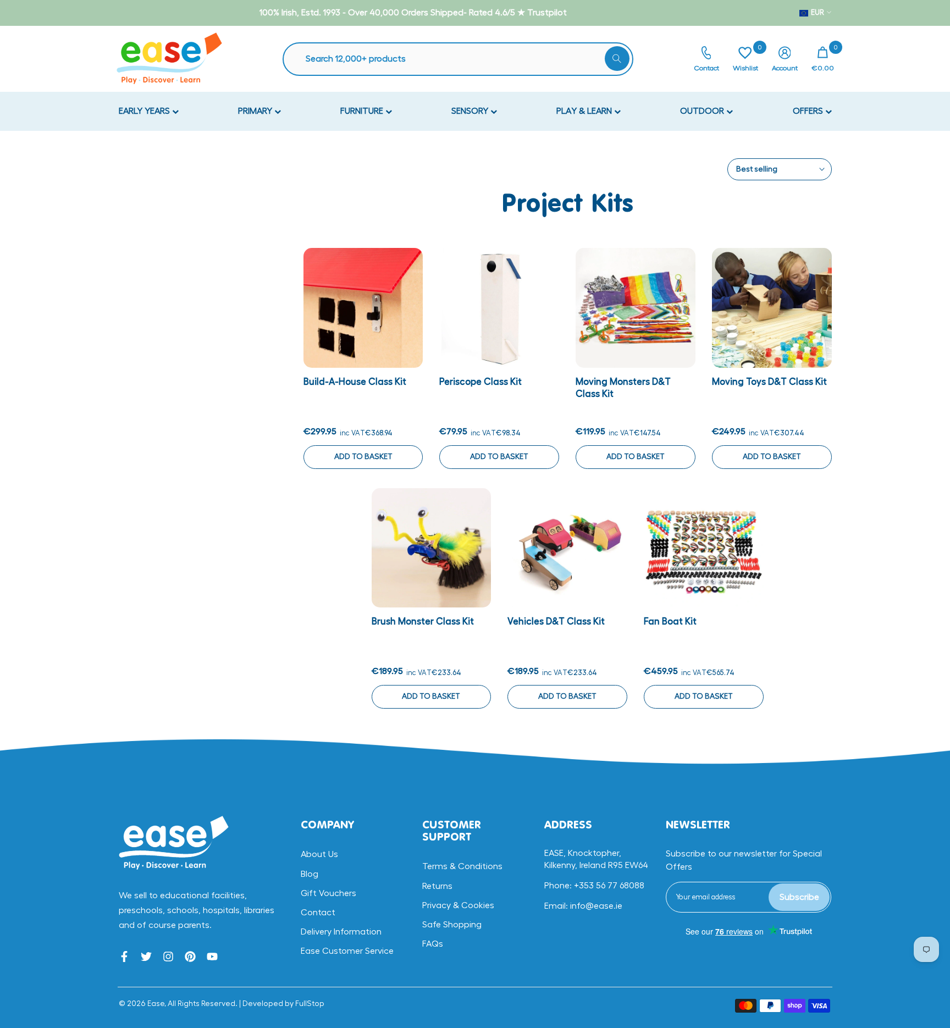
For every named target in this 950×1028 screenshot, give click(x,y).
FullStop (309, 1004)
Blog (309, 874)
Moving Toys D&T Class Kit (769, 381)
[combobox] (463, 59)
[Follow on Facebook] (124, 956)
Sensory (470, 111)
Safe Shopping (452, 924)
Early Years (145, 111)
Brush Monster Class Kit (423, 621)
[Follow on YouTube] (212, 956)
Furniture (362, 111)
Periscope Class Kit (480, 381)
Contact (318, 912)
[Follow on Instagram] (168, 956)
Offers (809, 111)
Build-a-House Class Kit (354, 381)
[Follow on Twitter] (146, 956)
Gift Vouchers (328, 893)
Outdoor (703, 111)
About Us (319, 854)
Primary (256, 111)
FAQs (432, 943)
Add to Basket (363, 457)
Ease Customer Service (347, 951)
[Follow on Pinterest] (190, 956)
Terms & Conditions (462, 866)
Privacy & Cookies (458, 905)
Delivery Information (341, 931)
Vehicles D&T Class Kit (556, 621)
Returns (437, 886)
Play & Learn (585, 111)
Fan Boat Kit (670, 621)
